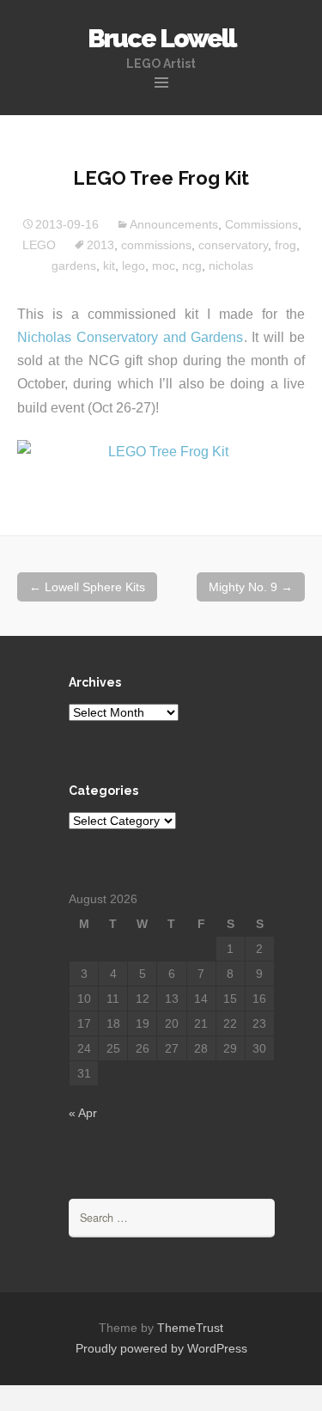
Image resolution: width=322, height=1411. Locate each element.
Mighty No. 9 (251, 587)
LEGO (39, 245)
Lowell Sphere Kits (87, 587)
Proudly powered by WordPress (161, 1348)
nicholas (231, 265)
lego (133, 265)
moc (163, 265)
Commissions (261, 224)
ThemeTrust (190, 1328)
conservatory (233, 245)
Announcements (174, 224)
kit (109, 265)
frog (285, 245)
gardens (74, 265)
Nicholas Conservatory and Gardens (130, 337)
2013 (100, 245)
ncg (192, 265)
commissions (156, 245)
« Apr (83, 1113)
